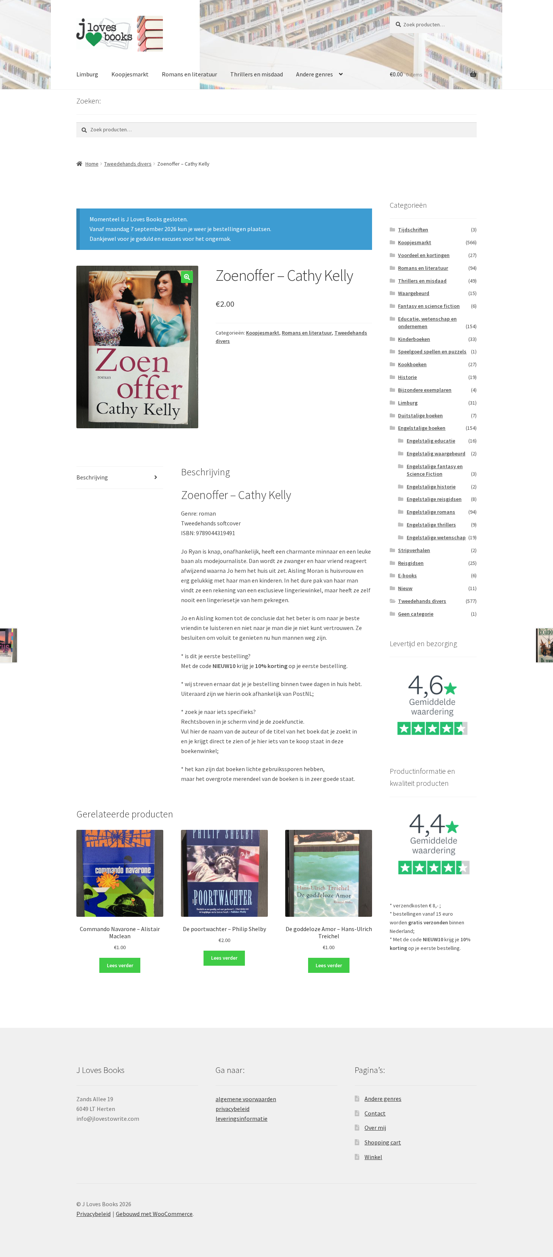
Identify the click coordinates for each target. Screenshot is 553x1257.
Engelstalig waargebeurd (436, 453)
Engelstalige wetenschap (436, 537)
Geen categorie (415, 613)
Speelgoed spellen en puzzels (432, 351)
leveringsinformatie (241, 1118)
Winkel (373, 1157)
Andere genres (314, 74)
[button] (187, 277)
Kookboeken (412, 364)
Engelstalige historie (431, 486)
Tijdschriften (413, 229)
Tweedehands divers (128, 163)
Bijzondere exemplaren (424, 390)
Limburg (87, 74)
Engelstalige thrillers (431, 524)
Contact (375, 1113)
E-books (407, 575)
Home (92, 163)
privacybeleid (232, 1108)
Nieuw (405, 588)
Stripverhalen (414, 550)
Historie (407, 377)
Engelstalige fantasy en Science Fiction (435, 470)
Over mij (375, 1127)
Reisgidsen (411, 563)
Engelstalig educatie (431, 440)
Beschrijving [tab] (92, 477)
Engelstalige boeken (421, 428)
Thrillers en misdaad (256, 74)
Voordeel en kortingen (424, 255)
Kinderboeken (414, 339)
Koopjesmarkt (130, 74)
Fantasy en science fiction (429, 306)
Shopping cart (383, 1142)
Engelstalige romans (431, 511)
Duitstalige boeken (420, 415)
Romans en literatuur (189, 74)
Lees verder (120, 965)
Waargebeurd (413, 293)
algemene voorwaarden (246, 1099)
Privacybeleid (93, 1213)
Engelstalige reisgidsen (434, 499)
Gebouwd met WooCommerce (154, 1213)
